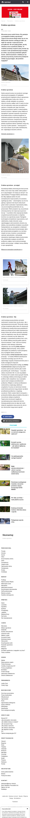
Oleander (3, 749)
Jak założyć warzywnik (8, 727)
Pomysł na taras (6, 775)
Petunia (3, 760)
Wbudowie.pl (5, 697)
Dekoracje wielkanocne (8, 673)
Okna (2, 557)
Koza (2, 701)
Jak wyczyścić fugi (6, 724)
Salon (2, 603)
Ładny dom (5, 796)
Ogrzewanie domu (6, 566)
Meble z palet (5, 635)
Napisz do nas (5, 787)
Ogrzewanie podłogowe (8, 703)
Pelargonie (4, 756)
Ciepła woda (4, 564)
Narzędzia (10, 21)
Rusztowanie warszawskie (9, 589)
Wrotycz (3, 646)
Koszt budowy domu (7, 559)
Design (11, 798)
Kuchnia (3, 608)
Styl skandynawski (6, 618)
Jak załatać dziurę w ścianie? (9, 722)
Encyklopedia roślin (6, 643)
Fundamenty (4, 568)
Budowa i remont (13, 796)
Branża (3, 774)
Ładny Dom (4, 683)
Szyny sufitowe (5, 704)
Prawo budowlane (6, 695)
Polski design (5, 671)
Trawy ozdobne (5, 652)
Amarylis (3, 750)
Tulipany (3, 747)
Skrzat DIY (4, 718)
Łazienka (3, 605)
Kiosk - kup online (15, 9)
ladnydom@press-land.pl (8, 783)
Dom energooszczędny (8, 710)
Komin (3, 555)
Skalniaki (3, 630)
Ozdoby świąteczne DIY (8, 666)
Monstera (4, 626)
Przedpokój (4, 610)
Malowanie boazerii (7, 587)
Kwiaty (3, 764)
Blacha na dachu (5, 593)
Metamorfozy (5, 614)
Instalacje (4, 572)
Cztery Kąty (4, 685)
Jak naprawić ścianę (7, 729)
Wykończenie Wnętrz (7, 582)
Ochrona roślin (5, 633)
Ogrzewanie (4, 699)
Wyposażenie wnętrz (7, 662)
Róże (2, 745)
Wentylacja (4, 706)
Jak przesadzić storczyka (8, 720)
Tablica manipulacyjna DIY (8, 733)
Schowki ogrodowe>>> (7, 134)
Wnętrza (25, 796)
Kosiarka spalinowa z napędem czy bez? (13, 650)
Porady (3, 551)
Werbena (3, 762)
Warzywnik (4, 641)
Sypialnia (3, 606)
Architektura (17, 798)
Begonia (3, 743)
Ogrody (3, 21)
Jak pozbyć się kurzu (7, 726)
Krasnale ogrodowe (7, 645)
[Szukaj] (23, 2)
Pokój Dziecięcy (6, 664)
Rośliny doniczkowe (7, 631)
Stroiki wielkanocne (7, 675)
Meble (3, 660)
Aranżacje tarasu (6, 639)
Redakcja (3, 789)
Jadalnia (3, 612)
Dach (2, 560)
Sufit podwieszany (6, 591)
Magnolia (4, 648)
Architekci (4, 670)
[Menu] (27, 2)
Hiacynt (3, 741)
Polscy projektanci (6, 668)
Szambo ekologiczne (7, 595)
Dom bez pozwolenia (7, 693)
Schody (3, 553)
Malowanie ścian (6, 583)
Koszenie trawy (5, 637)
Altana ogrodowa (6, 628)
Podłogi (3, 580)
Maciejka (3, 752)
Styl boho (4, 616)
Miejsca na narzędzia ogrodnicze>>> (11, 249)
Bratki (3, 758)
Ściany (3, 570)
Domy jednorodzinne (7, 772)
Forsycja (3, 754)
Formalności (4, 562)
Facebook (15, 801)
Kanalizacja (4, 708)
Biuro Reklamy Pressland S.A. (9, 785)
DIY (2, 731)
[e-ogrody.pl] (6, 2)
